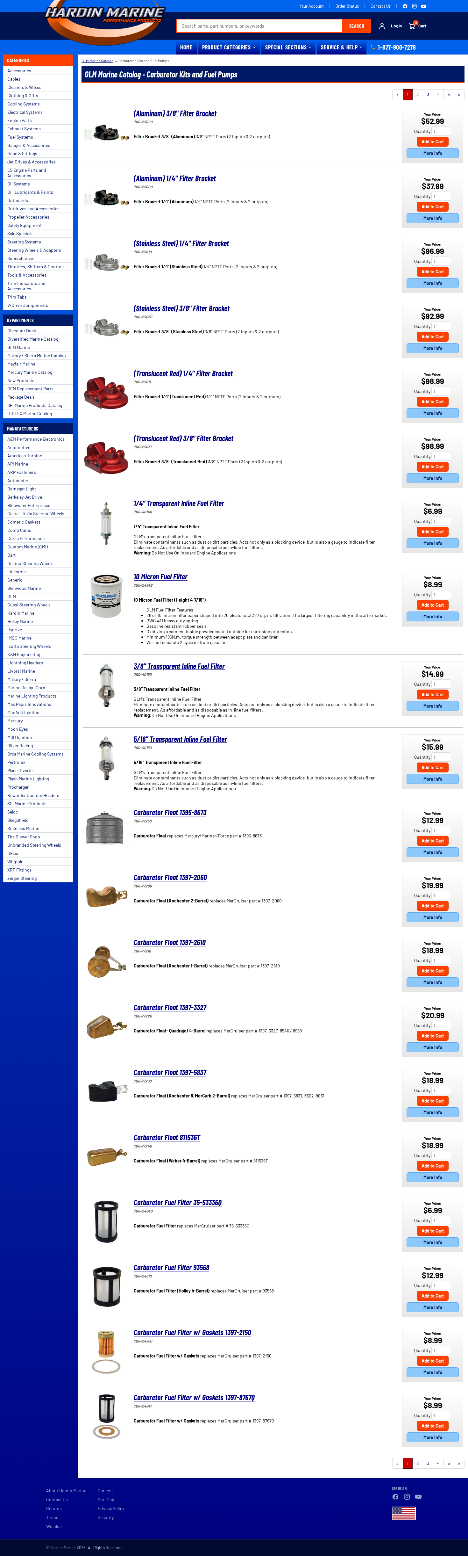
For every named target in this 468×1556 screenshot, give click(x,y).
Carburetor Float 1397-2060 (170, 877)
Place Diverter (20, 770)
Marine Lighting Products (31, 695)
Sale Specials (19, 233)
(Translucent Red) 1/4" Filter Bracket (183, 373)
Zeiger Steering (22, 878)
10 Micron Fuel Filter (161, 576)
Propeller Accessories (28, 217)
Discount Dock (21, 330)
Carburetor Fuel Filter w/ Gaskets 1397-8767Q (194, 1397)
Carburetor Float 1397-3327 (170, 1007)
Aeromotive (18, 447)
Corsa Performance (26, 538)
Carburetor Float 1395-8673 (170, 812)
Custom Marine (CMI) (27, 546)
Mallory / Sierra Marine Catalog (36, 355)
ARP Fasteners (21, 472)
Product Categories (226, 47)
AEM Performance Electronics (36, 439)
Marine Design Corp (26, 687)
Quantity (422, 131)
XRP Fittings (19, 869)
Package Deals (21, 397)
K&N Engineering (23, 654)
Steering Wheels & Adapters (34, 250)
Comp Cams (19, 530)
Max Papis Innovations (29, 704)
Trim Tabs (17, 297)
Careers (105, 1490)
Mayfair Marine (21, 363)
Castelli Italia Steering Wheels (35, 513)
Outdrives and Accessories (33, 208)
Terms (52, 1517)
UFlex (12, 853)
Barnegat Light (21, 488)
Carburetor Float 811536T (167, 1137)
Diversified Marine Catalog (32, 339)
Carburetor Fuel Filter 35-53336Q (178, 1202)
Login (396, 25)
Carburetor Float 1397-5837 (170, 1072)
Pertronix (16, 762)
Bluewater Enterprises (28, 505)
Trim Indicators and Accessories (26, 285)
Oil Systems (18, 183)
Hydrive (14, 629)
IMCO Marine (19, 637)
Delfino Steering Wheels (30, 563)
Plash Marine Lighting (28, 778)
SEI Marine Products (26, 803)
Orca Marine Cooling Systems (35, 753)
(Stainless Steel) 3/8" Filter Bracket (182, 308)
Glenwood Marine (24, 588)
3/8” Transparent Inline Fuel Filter (179, 665)
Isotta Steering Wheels (29, 646)
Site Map (106, 1499)
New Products (20, 380)
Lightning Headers (25, 662)
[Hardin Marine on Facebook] (405, 6)
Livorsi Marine (21, 671)
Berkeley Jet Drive (24, 497)
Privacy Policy (111, 1508)
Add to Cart (433, 141)
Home (186, 47)
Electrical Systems (25, 112)
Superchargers (21, 258)
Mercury (15, 720)
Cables (13, 79)
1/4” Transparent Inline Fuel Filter (179, 503)
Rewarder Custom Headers (33, 795)
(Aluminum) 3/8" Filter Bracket (175, 113)
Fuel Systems (20, 137)
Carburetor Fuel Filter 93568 (171, 1267)
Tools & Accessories (26, 275)
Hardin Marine (20, 613)
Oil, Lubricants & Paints (30, 192)
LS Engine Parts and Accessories (26, 172)
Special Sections (286, 47)
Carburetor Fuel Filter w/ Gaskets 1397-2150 (192, 1332)
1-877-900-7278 (397, 47)
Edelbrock (17, 571)
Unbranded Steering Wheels (34, 845)
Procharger (18, 787)
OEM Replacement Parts (30, 388)
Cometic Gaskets (23, 522)
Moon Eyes (17, 729)
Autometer (17, 480)
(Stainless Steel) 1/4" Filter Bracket (181, 243)
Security (106, 1517)
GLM (11, 596)
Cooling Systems (23, 103)
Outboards (17, 200)
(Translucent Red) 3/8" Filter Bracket (183, 438)
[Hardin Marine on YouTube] (423, 6)
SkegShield (18, 820)
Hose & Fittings (22, 153)
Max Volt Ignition (23, 712)
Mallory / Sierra (21, 679)
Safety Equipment (24, 225)
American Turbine (24, 455)
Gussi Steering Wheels (29, 604)
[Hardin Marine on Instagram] (414, 6)
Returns (54, 1508)
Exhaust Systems (24, 128)
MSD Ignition (19, 737)
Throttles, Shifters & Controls (36, 266)
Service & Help (339, 47)
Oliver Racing (20, 745)
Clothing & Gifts (22, 95)
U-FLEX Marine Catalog (29, 413)
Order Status (347, 6)
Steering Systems (24, 241)
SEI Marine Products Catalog (34, 405)
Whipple (15, 861)
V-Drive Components (27, 305)
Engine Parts (19, 120)
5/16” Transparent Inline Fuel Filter (180, 738)
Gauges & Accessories (28, 145)
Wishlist (54, 1526)
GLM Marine (18, 347)
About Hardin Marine (66, 1490)
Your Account (312, 6)
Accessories (19, 70)
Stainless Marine (23, 828)
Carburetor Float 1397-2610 (170, 942)
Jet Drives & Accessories (31, 161)
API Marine (17, 464)
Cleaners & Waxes (24, 87)
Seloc (12, 811)
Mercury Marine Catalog (29, 372)
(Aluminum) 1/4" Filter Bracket (175, 178)
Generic (14, 580)
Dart (11, 555)
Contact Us (381, 6)
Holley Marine (20, 621)
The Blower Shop (23, 836)
